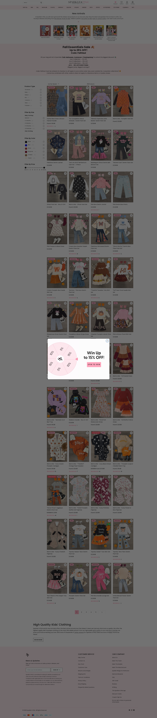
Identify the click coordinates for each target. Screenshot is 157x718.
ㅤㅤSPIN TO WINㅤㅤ (94, 364)
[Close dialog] (107, 340)
